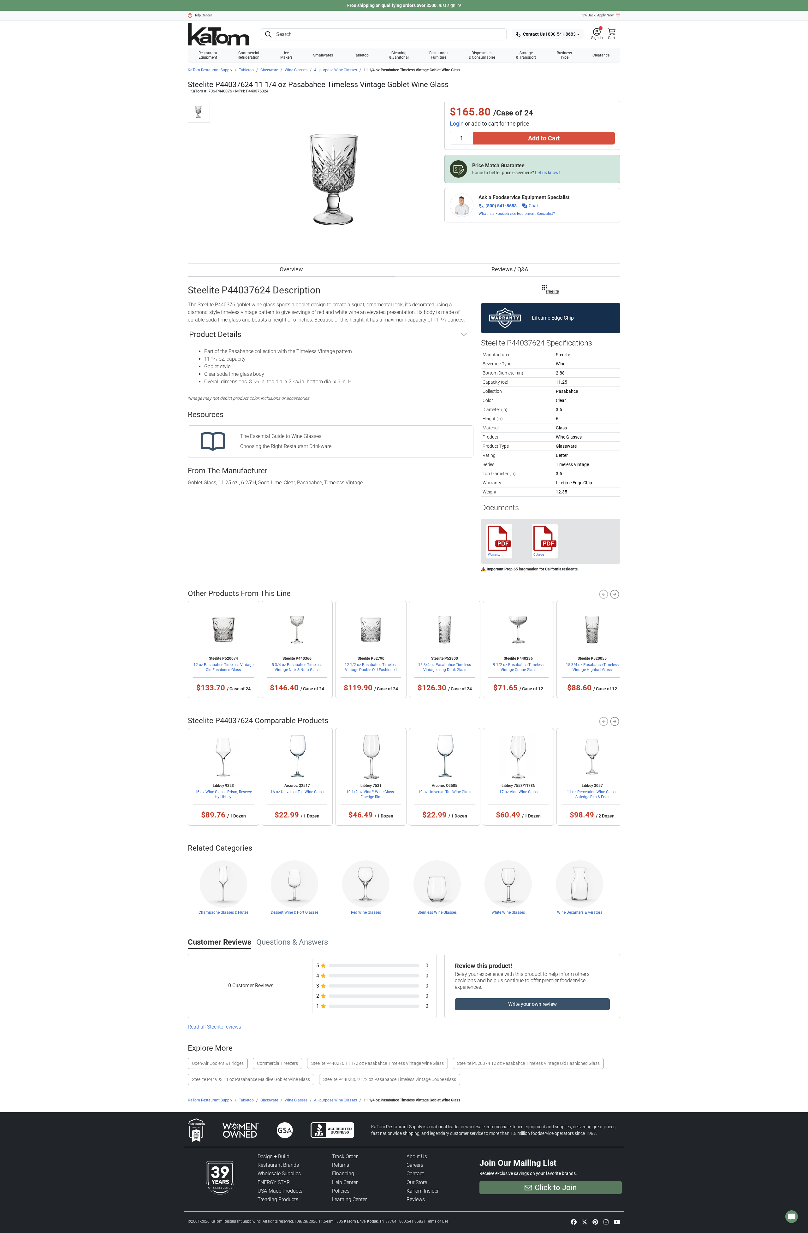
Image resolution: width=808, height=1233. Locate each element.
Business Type (564, 55)
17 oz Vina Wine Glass (518, 792)
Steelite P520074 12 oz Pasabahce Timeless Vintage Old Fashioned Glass (528, 1063)
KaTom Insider (423, 1191)
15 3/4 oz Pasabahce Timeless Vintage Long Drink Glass (444, 667)
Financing (343, 1174)
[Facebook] (574, 1221)
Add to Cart (544, 138)
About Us (417, 1156)
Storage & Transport (526, 55)
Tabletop (361, 55)
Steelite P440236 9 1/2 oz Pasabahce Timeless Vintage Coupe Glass (389, 1079)
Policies (340, 1191)
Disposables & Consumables (482, 55)
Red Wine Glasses (366, 912)
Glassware (269, 70)
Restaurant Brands (278, 1165)
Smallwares (323, 55)
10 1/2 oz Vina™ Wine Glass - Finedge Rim (371, 794)
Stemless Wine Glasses (437, 912)
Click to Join (556, 1187)
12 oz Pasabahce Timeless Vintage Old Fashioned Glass (223, 667)
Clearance (600, 55)
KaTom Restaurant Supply (210, 70)
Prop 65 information (521, 569)
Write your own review (532, 1004)
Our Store (417, 1182)
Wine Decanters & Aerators (579, 912)
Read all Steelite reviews (214, 1027)
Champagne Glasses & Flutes (223, 912)
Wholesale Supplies (279, 1174)
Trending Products (278, 1199)
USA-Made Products (280, 1191)
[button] (597, 34)
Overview (291, 269)
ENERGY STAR (274, 1182)
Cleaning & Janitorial (399, 55)
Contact (415, 1174)
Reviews (416, 1199)
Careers (415, 1165)
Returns (340, 1165)
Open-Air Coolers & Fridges (218, 1063)
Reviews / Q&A (509, 269)
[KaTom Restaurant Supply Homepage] (218, 34)
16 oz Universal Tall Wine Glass (297, 792)
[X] (584, 1221)
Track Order (345, 1156)
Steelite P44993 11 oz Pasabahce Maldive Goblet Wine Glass (251, 1079)
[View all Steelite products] (550, 289)
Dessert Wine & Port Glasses (294, 912)
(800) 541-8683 (501, 205)
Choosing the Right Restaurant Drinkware (285, 446)
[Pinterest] (595, 1221)
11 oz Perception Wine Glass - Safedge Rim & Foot (592, 794)
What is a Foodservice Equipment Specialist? (516, 213)
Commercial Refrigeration (248, 55)
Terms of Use (437, 1221)
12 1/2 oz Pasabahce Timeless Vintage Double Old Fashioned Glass (371, 670)
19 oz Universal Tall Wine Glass (444, 792)
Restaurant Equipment (208, 55)
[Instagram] (606, 1221)
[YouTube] (617, 1221)
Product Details (215, 334)
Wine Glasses (296, 70)
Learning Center (349, 1199)
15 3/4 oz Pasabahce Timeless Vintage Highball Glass (592, 667)
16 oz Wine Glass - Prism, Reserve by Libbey (223, 794)
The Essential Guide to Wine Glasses (280, 436)
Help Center (202, 15)
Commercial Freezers (277, 1063)
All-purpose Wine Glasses (335, 70)
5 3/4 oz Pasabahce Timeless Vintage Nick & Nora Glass (297, 667)
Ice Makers (286, 55)
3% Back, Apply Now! (598, 15)
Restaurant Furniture (438, 55)
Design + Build (273, 1156)
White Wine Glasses (508, 912)
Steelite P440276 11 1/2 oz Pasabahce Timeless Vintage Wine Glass (377, 1063)
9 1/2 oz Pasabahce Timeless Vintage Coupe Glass (518, 667)
